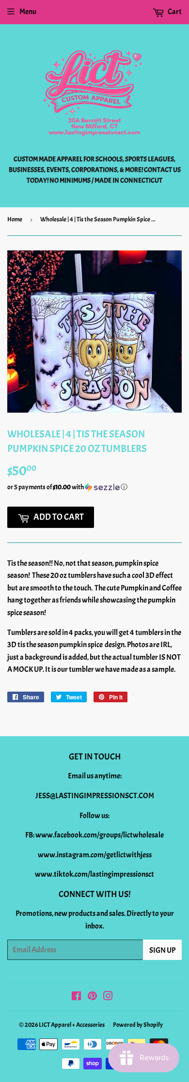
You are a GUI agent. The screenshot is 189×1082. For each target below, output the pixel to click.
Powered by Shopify (138, 1025)
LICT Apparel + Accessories (72, 1025)
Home (14, 219)
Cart (174, 11)
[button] (94, 487)
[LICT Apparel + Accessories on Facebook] (76, 997)
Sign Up (162, 950)
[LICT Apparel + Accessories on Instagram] (108, 997)
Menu (27, 11)
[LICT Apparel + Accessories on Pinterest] (92, 997)
